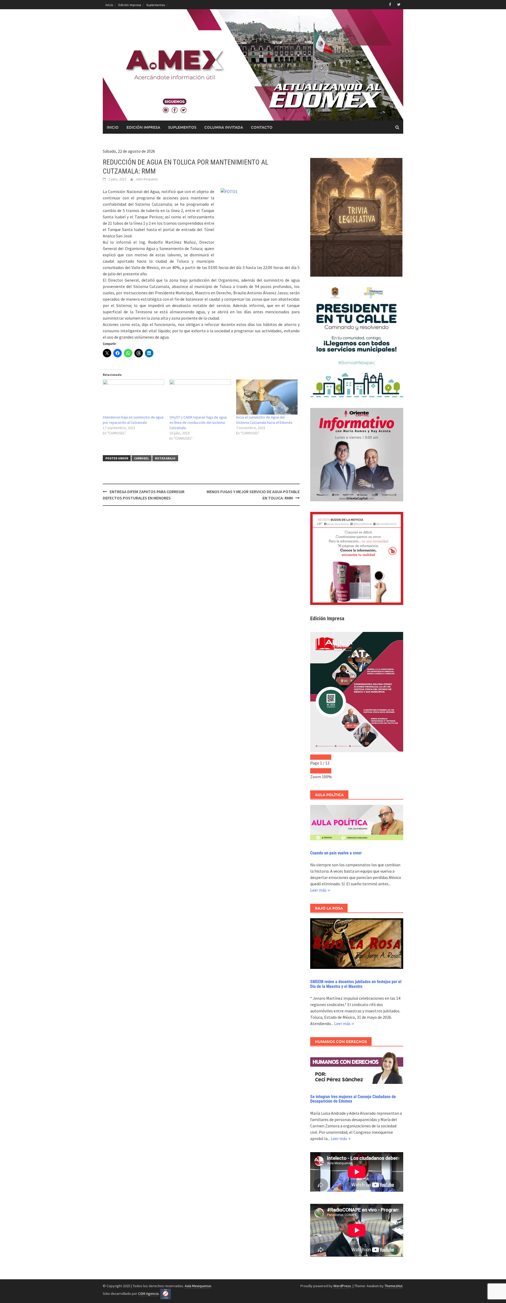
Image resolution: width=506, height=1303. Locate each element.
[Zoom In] (326, 770)
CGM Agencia (148, 1293)
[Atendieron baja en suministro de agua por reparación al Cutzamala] (133, 397)
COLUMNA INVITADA (223, 127)
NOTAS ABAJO (165, 458)
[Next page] (326, 757)
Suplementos (155, 5)
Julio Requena (146, 179)
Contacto (262, 127)
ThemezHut (393, 1285)
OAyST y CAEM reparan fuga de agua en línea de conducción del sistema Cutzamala (198, 422)
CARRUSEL (141, 458)
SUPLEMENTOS (182, 127)
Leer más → (320, 890)
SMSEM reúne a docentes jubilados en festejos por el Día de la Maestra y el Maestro (355, 984)
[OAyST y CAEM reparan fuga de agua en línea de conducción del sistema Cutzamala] (200, 397)
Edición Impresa (129, 5)
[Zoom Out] (315, 770)
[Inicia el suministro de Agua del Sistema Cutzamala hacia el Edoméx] (267, 397)
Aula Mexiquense (198, 1285)
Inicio (109, 5)
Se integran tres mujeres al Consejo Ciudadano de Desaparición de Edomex (353, 1099)
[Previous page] (315, 757)
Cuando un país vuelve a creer (336, 852)
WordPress (342, 1285)
